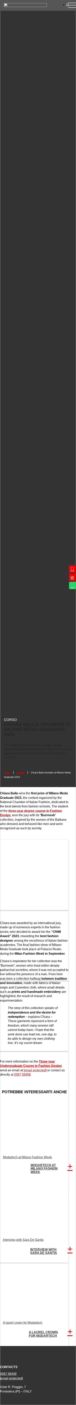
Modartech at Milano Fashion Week (27, 1157)
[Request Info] (72, 569)
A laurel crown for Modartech (22, 1322)
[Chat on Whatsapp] (72, 585)
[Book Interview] (72, 577)
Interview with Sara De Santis (23, 1239)
